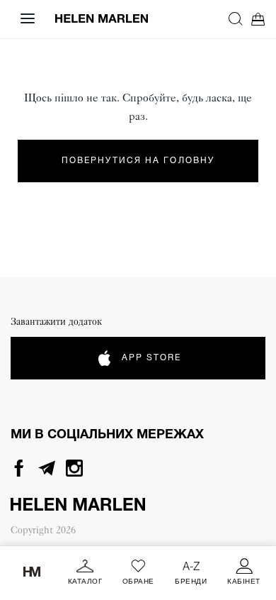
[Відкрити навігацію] (28, 18)
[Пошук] (235, 18)
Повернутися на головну (138, 161)
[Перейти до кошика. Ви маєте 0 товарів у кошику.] (258, 19)
